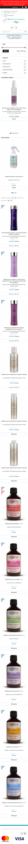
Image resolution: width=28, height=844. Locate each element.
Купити (14, 119)
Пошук (5, 51)
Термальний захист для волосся (14, 176)
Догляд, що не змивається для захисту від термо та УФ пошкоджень (14, 108)
